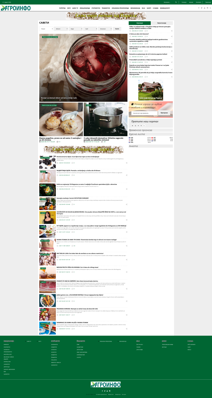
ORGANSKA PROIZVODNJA (120, 8)
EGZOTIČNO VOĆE (8, 354)
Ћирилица (208, 2)
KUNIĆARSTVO (54, 365)
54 (74, 246)
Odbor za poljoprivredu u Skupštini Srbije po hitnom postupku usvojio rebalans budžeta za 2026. (150, 27)
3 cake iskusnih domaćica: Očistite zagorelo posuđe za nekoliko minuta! (103, 139)
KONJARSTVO (54, 355)
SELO (143, 8)
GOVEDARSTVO (54, 344)
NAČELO (189, 349)
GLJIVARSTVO (6, 374)
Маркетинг (111, 394)
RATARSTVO (6, 344)
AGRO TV (75, 8)
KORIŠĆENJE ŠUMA (81, 355)
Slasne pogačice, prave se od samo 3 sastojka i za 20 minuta (60, 139)
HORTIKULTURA (7, 361)
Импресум (117, 394)
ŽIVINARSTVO (54, 357)
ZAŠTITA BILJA (7, 367)
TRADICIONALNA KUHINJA (49, 105)
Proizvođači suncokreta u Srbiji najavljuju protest (145, 60)
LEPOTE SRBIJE (139, 349)
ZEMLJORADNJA (85, 8)
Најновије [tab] (139, 23)
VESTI (69, 8)
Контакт (124, 394)
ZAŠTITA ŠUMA (80, 349)
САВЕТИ (88, 105)
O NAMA (155, 8)
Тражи (117, 29)
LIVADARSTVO (7, 364)
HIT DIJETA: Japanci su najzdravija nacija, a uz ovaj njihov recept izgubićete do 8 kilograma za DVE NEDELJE (91, 226)
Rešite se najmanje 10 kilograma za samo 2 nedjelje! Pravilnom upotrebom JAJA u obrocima (87, 184)
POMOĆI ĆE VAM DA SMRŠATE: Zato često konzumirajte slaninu (77, 281)
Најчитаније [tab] (161, 23)
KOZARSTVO (53, 352)
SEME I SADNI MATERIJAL (82, 352)
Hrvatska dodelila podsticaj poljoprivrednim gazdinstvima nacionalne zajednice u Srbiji (148, 40)
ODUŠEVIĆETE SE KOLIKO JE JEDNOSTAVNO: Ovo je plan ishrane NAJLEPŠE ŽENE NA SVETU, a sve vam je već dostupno (91, 213)
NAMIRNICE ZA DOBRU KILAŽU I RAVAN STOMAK (72, 322)
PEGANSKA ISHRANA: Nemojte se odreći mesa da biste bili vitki (77, 309)
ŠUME (78, 344)
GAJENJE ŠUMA (80, 347)
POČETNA (62, 8)
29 (104, 142)
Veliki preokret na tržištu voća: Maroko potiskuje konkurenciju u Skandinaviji (150, 47)
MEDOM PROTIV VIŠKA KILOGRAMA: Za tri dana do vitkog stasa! (77, 267)
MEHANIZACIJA (135, 8)
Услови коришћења (101, 394)
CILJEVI (189, 347)
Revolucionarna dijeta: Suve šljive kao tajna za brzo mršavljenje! (78, 157)
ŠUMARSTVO (106, 8)
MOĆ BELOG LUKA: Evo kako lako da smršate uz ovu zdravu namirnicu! (80, 253)
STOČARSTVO (96, 8)
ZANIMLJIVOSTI (165, 8)
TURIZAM (138, 347)
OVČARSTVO (54, 349)
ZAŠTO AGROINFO (191, 344)
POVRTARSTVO (7, 347)
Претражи (164, 113)
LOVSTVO (79, 357)
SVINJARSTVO (54, 347)
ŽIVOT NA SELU (139, 344)
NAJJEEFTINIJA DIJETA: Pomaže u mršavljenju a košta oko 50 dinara (78, 170)
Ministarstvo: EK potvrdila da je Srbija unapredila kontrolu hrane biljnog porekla (150, 73)
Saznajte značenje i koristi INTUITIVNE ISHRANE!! (73, 198)
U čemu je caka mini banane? (139, 34)
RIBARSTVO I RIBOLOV (56, 362)
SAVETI (149, 8)
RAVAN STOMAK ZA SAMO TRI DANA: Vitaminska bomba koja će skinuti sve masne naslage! (87, 240)
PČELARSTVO (54, 360)
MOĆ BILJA (164, 347)
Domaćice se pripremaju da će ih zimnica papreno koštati (148, 54)
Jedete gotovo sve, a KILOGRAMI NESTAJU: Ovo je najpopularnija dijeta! (80, 295)
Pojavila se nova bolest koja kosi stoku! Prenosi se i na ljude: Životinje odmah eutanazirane (149, 66)
